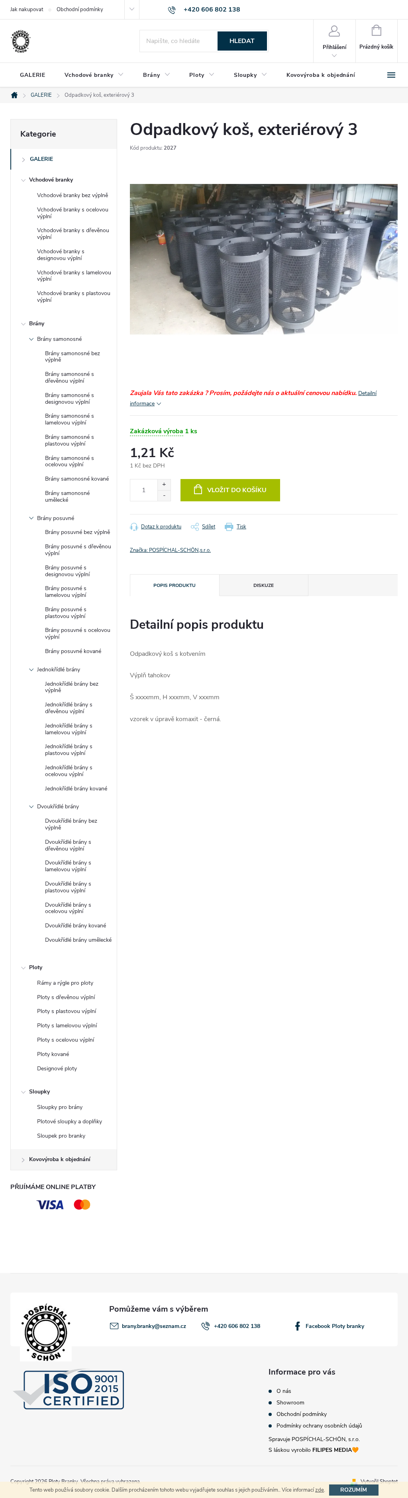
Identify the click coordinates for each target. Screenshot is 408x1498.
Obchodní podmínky (80, 9)
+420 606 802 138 (237, 1326)
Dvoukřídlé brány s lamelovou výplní (68, 866)
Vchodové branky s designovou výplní (60, 255)
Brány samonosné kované (77, 479)
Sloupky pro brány (59, 1107)
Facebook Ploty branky (335, 1326)
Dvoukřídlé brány (58, 806)
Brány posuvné (55, 518)
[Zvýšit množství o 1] (164, 484)
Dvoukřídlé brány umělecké (78, 940)
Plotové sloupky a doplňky (69, 1121)
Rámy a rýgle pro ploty (65, 983)
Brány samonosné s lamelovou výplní (69, 419)
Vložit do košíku (237, 490)
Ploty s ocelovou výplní (65, 1040)
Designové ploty (57, 1068)
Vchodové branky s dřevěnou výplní (73, 234)
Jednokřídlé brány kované (76, 788)
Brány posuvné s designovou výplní (67, 571)
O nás (284, 1391)
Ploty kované (53, 1054)
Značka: (170, 550)
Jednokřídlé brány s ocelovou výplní (68, 771)
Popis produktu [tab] (174, 585)
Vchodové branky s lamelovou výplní (74, 276)
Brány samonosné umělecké (67, 496)
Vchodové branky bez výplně (72, 195)
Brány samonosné (59, 339)
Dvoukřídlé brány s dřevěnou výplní (68, 845)
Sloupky (39, 1091)
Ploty (35, 967)
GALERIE (41, 159)
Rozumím (353, 1490)
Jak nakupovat (26, 9)
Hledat (242, 41)
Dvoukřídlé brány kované (75, 925)
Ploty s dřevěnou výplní (66, 997)
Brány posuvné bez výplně (77, 532)
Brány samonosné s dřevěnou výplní (69, 377)
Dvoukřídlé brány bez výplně (71, 824)
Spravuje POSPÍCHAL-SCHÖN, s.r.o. (314, 1439)
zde (319, 1490)
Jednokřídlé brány (58, 669)
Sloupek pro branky (61, 1136)
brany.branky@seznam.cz (154, 1326)
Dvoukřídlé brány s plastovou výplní (68, 887)
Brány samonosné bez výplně (72, 357)
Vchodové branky (51, 180)
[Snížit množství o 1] (164, 495)
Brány (36, 323)
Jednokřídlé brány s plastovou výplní (68, 750)
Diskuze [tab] (263, 585)
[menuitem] (32, 75)
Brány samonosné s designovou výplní (69, 398)
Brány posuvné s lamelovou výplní (65, 592)
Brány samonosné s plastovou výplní (69, 440)
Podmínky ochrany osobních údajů (319, 1426)
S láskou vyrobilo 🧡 (314, 1450)
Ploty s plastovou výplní (66, 1011)
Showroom (290, 1403)
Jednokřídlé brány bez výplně (71, 687)
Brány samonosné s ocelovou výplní (69, 461)
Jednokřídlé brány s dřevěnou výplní (68, 708)
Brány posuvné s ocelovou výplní (77, 633)
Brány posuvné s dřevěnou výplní (78, 550)
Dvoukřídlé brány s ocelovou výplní (68, 908)
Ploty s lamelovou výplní (67, 1025)
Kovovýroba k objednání (59, 1159)
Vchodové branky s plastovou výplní (73, 296)
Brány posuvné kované (73, 651)
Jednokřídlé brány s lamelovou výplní (68, 729)
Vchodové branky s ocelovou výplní (72, 213)
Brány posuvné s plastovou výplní (65, 613)
